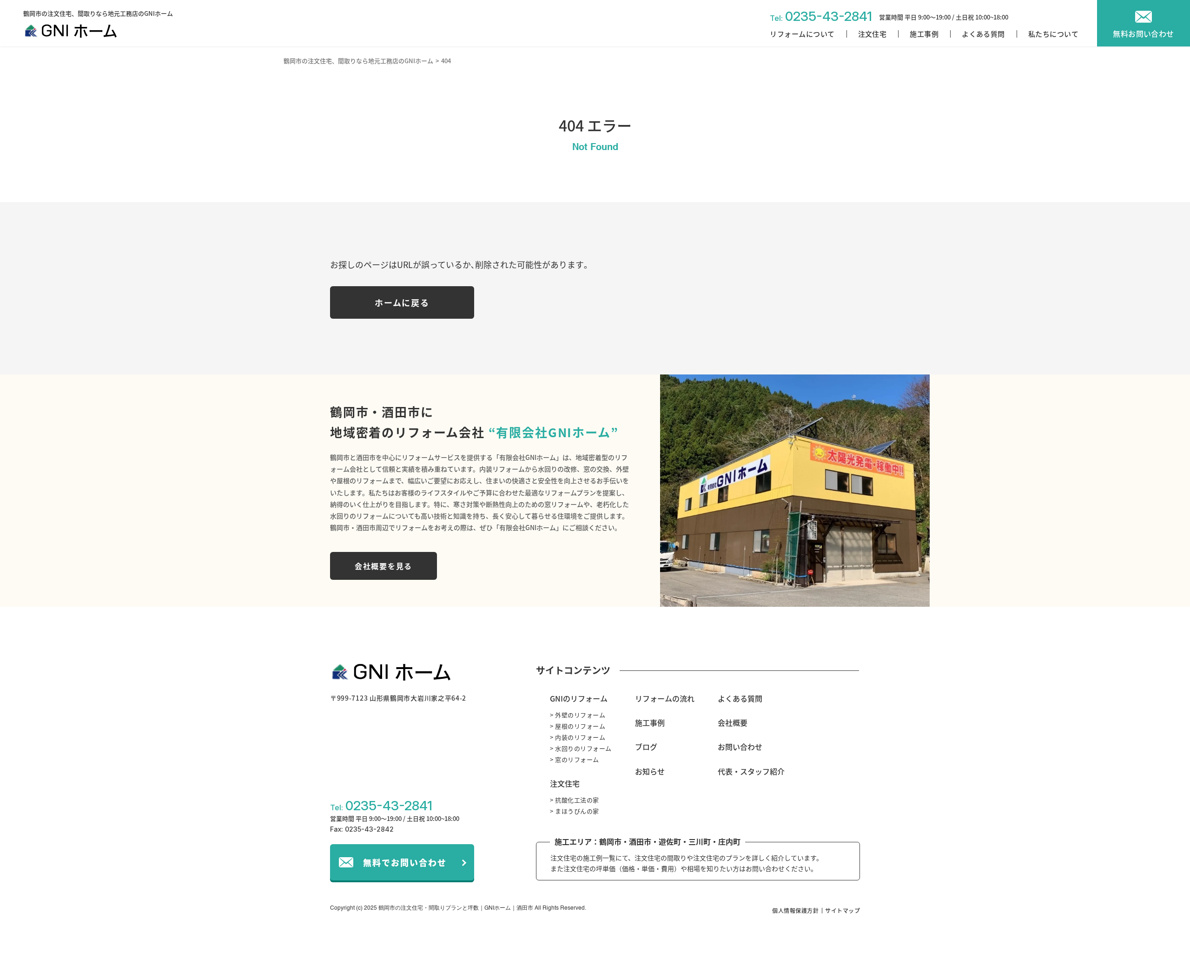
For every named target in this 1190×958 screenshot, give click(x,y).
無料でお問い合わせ (405, 862)
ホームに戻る (402, 302)
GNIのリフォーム (579, 698)
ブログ (646, 746)
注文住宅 (872, 34)
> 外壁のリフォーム (577, 714)
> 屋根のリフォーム (577, 726)
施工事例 (924, 34)
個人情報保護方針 (795, 910)
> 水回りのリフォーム (581, 748)
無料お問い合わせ (1143, 33)
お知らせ (650, 771)
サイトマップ (842, 910)
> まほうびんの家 (574, 811)
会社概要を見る (383, 565)
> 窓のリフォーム (574, 759)
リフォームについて (802, 34)
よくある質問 (983, 34)
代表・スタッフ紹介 (751, 771)
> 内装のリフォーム (577, 737)
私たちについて (1053, 34)
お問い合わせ (740, 746)
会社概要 (732, 722)
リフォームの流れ (664, 698)
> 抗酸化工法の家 (574, 799)
